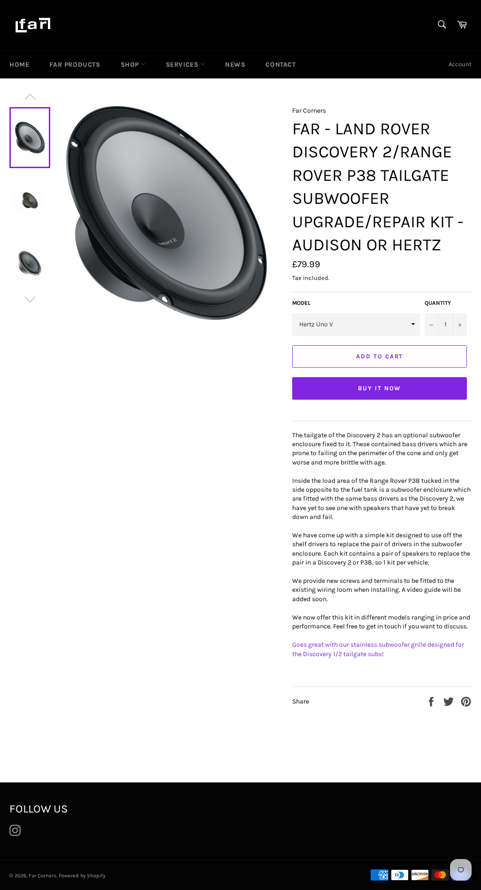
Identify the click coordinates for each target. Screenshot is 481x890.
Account (460, 64)
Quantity (438, 303)
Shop (131, 65)
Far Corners (42, 876)
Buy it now (380, 388)
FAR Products (74, 65)
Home (19, 65)
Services (183, 65)
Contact (280, 65)
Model (301, 303)
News (235, 65)
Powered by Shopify (82, 876)
